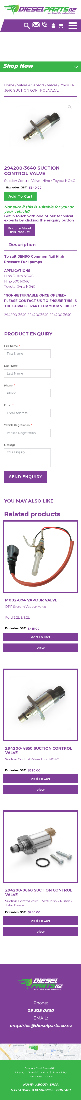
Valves (52, 85)
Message (10, 444)
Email (7, 405)
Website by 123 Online (41, 1077)
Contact (63, 1090)
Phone (8, 385)
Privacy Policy (59, 1072)
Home (9, 85)
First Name (11, 346)
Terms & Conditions (38, 1072)
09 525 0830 (40, 1010)
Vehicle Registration (17, 425)
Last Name (11, 365)
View (41, 648)
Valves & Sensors (30, 85)
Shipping (19, 1072)
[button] (70, 107)
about (41, 1084)
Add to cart (20, 196)
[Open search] (27, 25)
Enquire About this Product (19, 230)
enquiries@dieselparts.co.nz (41, 1025)
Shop (53, 1084)
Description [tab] (22, 244)
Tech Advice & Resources (31, 1090)
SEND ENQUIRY (25, 477)
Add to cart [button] (40, 637)
